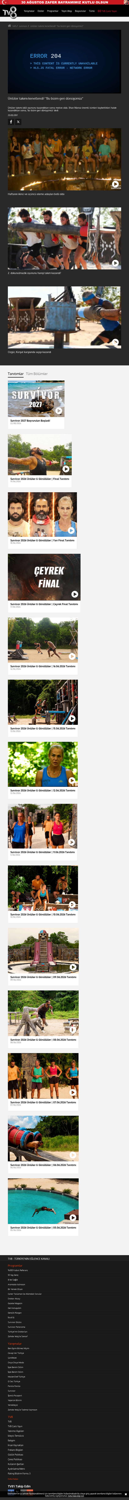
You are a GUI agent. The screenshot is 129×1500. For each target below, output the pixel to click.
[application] (64, 750)
